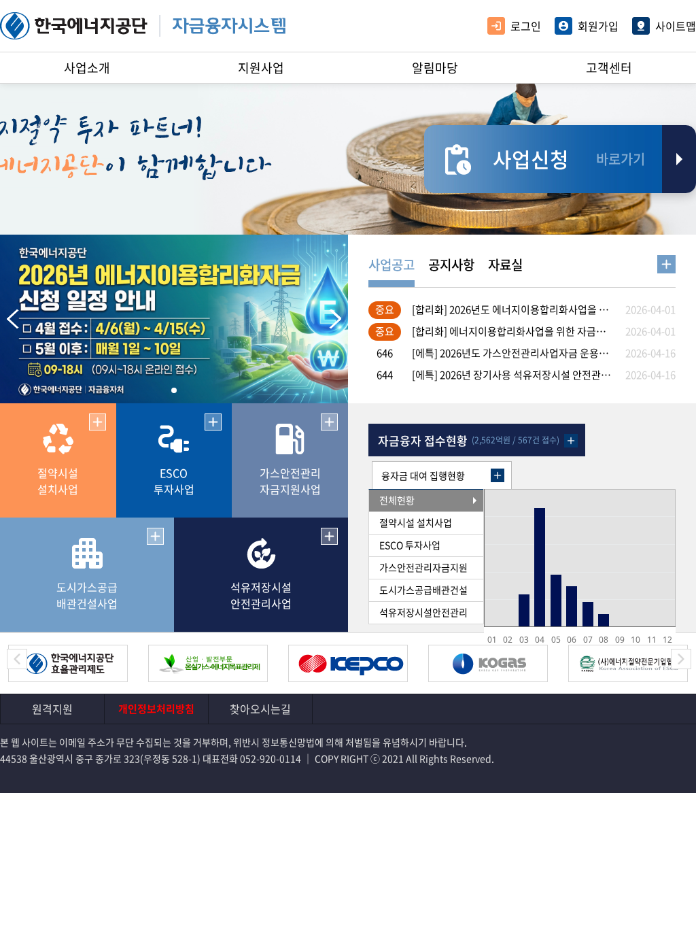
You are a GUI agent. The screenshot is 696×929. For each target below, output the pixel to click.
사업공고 (391, 264)
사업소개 (87, 67)
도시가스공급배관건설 (423, 589)
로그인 (525, 26)
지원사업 (261, 67)
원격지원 (52, 708)
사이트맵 (675, 26)
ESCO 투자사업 (409, 545)
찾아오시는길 (260, 708)
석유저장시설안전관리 (423, 612)
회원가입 (598, 26)
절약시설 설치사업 (415, 522)
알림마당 (435, 67)
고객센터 (609, 67)
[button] (332, 319)
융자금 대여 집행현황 (423, 475)
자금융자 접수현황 (423, 440)
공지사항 (451, 264)
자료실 (505, 264)
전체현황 (397, 500)
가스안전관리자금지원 (423, 567)
